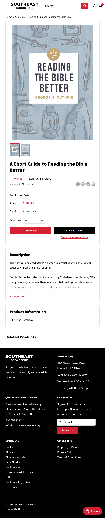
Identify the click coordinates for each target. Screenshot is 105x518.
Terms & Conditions (69, 457)
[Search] (84, 6)
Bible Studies (13, 462)
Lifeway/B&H (17, 179)
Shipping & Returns (68, 447)
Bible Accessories (16, 457)
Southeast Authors (16, 467)
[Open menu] (6, 6)
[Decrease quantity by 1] (26, 220)
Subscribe (67, 430)
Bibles (9, 452)
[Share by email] (93, 184)
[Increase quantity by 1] (42, 220)
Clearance (11, 487)
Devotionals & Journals (19, 472)
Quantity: (15, 220)
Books (9, 447)
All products (21, 17)
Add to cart (30, 230)
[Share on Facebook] (78, 184)
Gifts (8, 477)
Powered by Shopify (15, 509)
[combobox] (62, 6)
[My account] (94, 5)
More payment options (74, 237)
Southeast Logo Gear (18, 482)
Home (8, 17)
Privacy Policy (65, 452)
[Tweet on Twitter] (88, 184)
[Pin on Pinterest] (83, 184)
